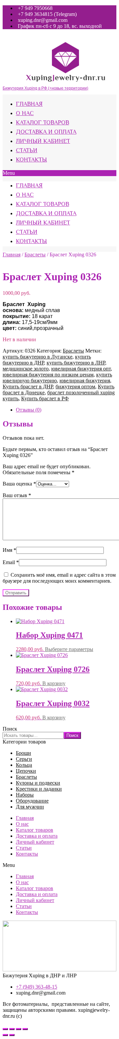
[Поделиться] (12, 1029)
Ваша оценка (19, 484)
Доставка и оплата (46, 132)
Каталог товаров (42, 123)
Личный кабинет (43, 141)
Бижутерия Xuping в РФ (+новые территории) (45, 88)
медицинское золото (26, 368)
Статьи (26, 151)
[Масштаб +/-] (25, 1029)
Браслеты (35, 254)
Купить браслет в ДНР (28, 386)
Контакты (31, 160)
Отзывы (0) (28, 410)
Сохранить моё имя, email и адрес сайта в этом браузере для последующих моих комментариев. (59, 578)
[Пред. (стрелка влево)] (5, 1035)
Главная (29, 104)
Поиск (10, 729)
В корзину (53, 683)
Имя (9, 550)
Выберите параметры (69, 649)
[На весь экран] (18, 1029)
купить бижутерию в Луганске (37, 356)
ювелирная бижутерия (85, 380)
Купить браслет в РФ (45, 398)
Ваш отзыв (17, 495)
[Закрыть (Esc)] (5, 1029)
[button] (59, 173)
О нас (25, 113)
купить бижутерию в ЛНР (76, 362)
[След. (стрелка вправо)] (12, 1035)
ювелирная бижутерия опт (81, 368)
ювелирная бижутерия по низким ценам (48, 374)
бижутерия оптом (75, 386)
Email (11, 562)
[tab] (66, 410)
